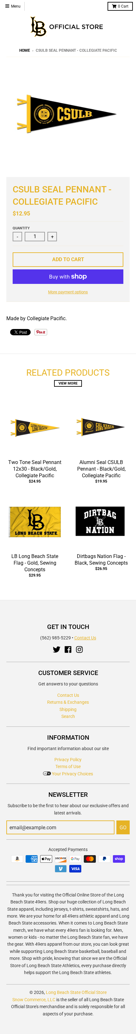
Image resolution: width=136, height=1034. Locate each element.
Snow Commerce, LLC (33, 999)
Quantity (21, 228)
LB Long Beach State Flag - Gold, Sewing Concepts (34, 563)
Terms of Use (68, 766)
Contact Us (85, 637)
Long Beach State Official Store (76, 992)
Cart (123, 6)
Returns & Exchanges (68, 702)
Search (68, 716)
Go (123, 828)
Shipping (68, 709)
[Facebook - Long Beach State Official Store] (68, 649)
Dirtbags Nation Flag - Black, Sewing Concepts (101, 559)
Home (24, 50)
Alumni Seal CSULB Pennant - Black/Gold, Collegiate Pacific (101, 469)
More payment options (68, 292)
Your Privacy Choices (72, 773)
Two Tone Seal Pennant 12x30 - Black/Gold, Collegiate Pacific (34, 469)
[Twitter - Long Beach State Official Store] (56, 649)
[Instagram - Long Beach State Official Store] (79, 649)
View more (68, 383)
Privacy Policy (68, 759)
